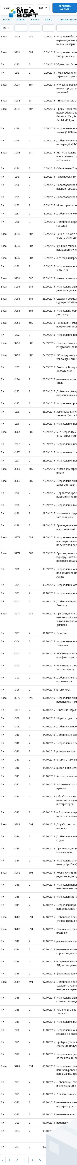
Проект (7, 19)
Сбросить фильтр (65, 7)
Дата (47, 19)
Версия (35, 19)
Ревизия (21, 19)
